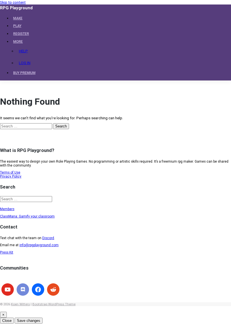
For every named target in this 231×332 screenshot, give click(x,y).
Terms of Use (10, 172)
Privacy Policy (10, 176)
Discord (48, 238)
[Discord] (22, 289)
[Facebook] (38, 289)
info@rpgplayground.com (39, 245)
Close (7, 320)
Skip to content (13, 2)
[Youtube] (7, 289)
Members (7, 209)
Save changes (28, 320)
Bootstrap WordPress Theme (53, 304)
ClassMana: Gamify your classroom (27, 216)
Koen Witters (20, 304)
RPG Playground (16, 7)
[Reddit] (53, 289)
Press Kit (6, 252)
